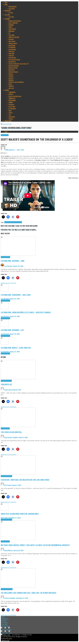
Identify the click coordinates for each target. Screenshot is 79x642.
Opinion (8, 541)
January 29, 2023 (18, 550)
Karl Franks (7, 485)
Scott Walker (12, 222)
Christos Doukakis (9, 598)
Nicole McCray (8, 550)
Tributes (8, 257)
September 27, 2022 (14, 518)
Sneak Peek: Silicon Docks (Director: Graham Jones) (20, 513)
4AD (5, 222)
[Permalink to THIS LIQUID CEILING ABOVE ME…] (18, 426)
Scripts (8, 428)
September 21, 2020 (22, 598)
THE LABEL (4, 622)
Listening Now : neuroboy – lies (12, 330)
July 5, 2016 (20, 150)
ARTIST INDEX (5, 626)
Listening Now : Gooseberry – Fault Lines (16, 295)
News (7, 135)
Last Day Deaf (8, 266)
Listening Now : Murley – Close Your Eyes (16, 347)
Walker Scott (19, 222)
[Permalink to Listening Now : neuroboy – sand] (18, 255)
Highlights (3, 135)
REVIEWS (3, 621)
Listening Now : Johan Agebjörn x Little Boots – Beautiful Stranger (26, 312)
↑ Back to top (5, 640)
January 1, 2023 (16, 485)
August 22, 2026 (15, 351)
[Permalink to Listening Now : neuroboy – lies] (4, 326)
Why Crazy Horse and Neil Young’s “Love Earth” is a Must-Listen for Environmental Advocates (35, 545)
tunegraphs (9, 381)
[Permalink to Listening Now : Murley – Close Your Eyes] (4, 344)
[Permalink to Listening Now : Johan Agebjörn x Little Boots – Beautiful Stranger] (4, 309)
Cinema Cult (4, 476)
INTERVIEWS (5, 619)
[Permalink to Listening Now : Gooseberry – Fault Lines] (4, 291)
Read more (4, 283)
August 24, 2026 (18, 266)
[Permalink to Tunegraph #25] (18, 379)
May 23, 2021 (17, 390)
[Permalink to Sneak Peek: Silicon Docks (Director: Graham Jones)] (4, 510)
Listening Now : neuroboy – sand (12, 261)
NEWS (3, 617)
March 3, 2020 (23, 437)
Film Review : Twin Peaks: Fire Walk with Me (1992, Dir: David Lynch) (25, 479)
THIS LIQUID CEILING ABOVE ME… (11, 432)
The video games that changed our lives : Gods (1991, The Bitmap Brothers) (28, 593)
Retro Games (9, 589)
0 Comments (12, 283)
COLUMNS (4, 624)
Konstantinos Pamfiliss (11, 437)
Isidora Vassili (8, 390)
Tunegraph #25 (6, 384)
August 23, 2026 (15, 334)
